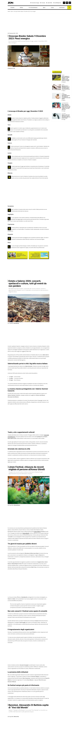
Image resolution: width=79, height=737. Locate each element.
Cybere (49, 2)
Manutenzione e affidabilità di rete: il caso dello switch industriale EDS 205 (66, 87)
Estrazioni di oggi (35, 2)
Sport (44, 7)
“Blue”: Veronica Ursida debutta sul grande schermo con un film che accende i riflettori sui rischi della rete (66, 107)
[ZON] (10, 3)
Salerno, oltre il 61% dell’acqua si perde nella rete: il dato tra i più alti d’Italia (66, 116)
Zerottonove (61, 7)
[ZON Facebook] (64, 2)
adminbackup (16, 323)
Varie (12, 11)
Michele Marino (17, 505)
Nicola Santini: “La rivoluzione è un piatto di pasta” (21, 255)
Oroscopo (43, 2)
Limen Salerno (37, 531)
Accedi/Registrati (57, 2)
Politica (21, 7)
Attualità (12, 7)
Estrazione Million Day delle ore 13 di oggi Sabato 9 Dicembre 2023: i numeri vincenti (35, 255)
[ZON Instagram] (67, 2)
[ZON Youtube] (69, 2)
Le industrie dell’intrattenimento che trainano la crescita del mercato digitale (66, 96)
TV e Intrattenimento (33, 7)
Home (9, 11)
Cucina (52, 7)
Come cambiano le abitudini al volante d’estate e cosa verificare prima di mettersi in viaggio (65, 78)
